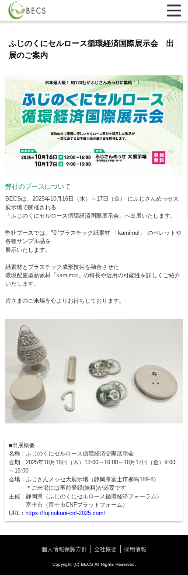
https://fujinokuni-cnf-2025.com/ (65, 513)
